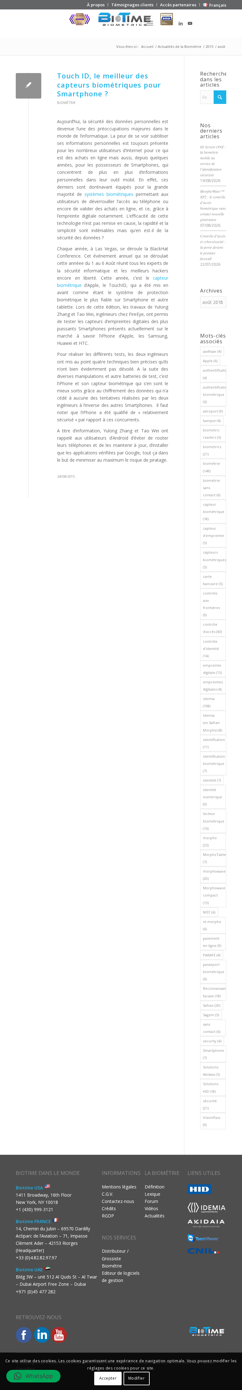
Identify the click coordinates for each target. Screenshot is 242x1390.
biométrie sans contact (211, 487)
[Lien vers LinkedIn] (180, 23)
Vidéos (151, 1208)
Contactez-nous (118, 1201)
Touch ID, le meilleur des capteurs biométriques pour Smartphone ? (109, 84)
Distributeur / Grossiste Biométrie (115, 1258)
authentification (214, 374)
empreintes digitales (213, 686)
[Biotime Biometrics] (121, 23)
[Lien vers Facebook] (171, 23)
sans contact (211, 1028)
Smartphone (213, 1054)
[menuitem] (96, 4)
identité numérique (212, 796)
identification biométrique (214, 763)
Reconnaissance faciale (214, 992)
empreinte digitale (212, 669)
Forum (151, 1201)
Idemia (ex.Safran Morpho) (212, 722)
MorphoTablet (214, 858)
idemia (209, 702)
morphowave (214, 875)
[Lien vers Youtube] (190, 23)
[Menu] (150, 23)
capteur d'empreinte (213, 535)
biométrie (211, 467)
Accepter (108, 1378)
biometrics (212, 450)
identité (212, 780)
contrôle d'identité (211, 648)
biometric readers (212, 434)
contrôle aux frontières (211, 604)
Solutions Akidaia (211, 1071)
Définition (154, 1187)
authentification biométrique (214, 394)
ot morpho (212, 925)
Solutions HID (210, 1087)
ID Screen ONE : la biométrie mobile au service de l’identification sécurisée (213, 160)
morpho (210, 841)
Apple (210, 360)
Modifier (136, 1378)
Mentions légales (119, 1187)
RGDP (108, 1216)
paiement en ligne (212, 942)
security (212, 1041)
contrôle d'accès (212, 628)
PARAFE (211, 955)
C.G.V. (107, 1194)
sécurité (210, 1104)
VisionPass (211, 1121)
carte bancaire (212, 580)
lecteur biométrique (213, 820)
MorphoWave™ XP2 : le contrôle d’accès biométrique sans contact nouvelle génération (213, 205)
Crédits (109, 1208)
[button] (33, 1376)
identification (214, 743)
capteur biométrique (213, 511)
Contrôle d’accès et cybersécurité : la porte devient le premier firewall (213, 247)
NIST (209, 912)
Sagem (211, 1014)
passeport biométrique (213, 971)
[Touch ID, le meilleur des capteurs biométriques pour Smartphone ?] (28, 86)
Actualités (154, 1216)
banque (212, 420)
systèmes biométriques (108, 194)
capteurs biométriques (214, 559)
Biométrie (66, 102)
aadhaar (212, 351)
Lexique (152, 1194)
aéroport (213, 411)
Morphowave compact (214, 895)
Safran (211, 1005)
